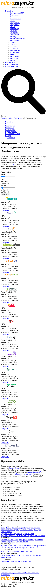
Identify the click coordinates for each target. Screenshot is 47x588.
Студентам (14, 48)
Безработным (14, 52)
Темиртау (30, 534)
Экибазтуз (41, 536)
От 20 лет (13, 46)
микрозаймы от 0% (34, 472)
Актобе (8, 528)
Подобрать (5, 194)
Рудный (4, 534)
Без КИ (12, 27)
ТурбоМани (17, 474)
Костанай (4, 530)
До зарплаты (14, 15)
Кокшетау (36, 528)
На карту (13, 37)
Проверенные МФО (17, 13)
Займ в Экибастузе (16, 118)
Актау (3, 528)
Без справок (14, 33)
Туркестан (5, 536)
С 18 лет (12, 164)
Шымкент (33, 536)
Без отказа (13, 31)
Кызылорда (12, 530)
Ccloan (11, 468)
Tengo (17, 468)
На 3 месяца (14, 56)
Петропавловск (6, 532)
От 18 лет (13, 42)
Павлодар (37, 530)
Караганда (28, 528)
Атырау (21, 528)
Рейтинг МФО (10, 62)
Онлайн (15, 540)
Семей (9, 534)
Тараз (25, 534)
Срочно (12, 21)
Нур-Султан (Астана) (25, 530)
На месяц (13, 54)
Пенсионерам (15, 50)
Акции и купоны (11, 66)
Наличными (14, 40)
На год (12, 60)
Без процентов (15, 23)
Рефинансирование (17, 17)
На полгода (14, 58)
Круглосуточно (15, 19)
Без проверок (14, 25)
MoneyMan (28, 474)
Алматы (15, 528)
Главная (4, 118)
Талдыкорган (17, 534)
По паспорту (14, 29)
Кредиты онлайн (11, 64)
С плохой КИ (15, 35)
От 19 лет (13, 44)
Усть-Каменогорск (22, 536)
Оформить (5, 210)
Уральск (12, 536)
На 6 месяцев (22, 561)
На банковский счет (17, 39)
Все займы (9, 11)
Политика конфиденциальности (13, 573)
